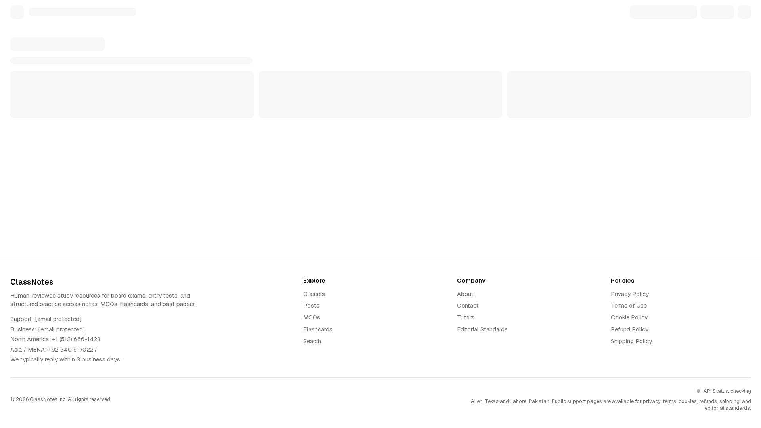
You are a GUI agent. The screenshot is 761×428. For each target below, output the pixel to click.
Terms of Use (629, 305)
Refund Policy (629, 329)
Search (312, 341)
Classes (314, 294)
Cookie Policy (629, 317)
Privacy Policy (630, 294)
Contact (468, 305)
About (465, 294)
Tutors (465, 317)
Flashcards (318, 329)
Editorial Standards (482, 329)
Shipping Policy (631, 341)
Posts (311, 305)
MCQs (311, 317)
